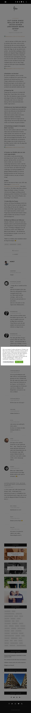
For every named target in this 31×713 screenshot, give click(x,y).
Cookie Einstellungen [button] (8, 362)
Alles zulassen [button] (19, 362)
